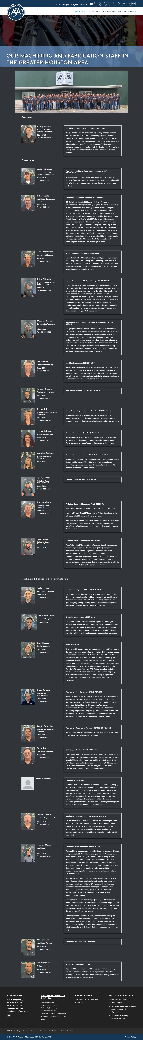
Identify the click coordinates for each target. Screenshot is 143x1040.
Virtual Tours (109, 11)
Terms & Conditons (67, 1031)
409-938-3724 (45, 371)
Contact (132, 11)
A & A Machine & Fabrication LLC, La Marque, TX (32, 1037)
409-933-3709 (45, 972)
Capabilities (93, 11)
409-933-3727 (45, 332)
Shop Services (53, 1031)
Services (43, 1031)
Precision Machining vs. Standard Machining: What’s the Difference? (123, 1009)
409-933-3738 (45, 856)
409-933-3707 (45, 290)
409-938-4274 (81, 5)
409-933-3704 (45, 420)
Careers (122, 11)
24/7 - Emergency (64, 5)
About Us (79, 11)
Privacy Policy (130, 1037)
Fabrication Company (30, 1031)
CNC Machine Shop (13, 1031)
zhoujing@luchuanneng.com (52, 1007)
